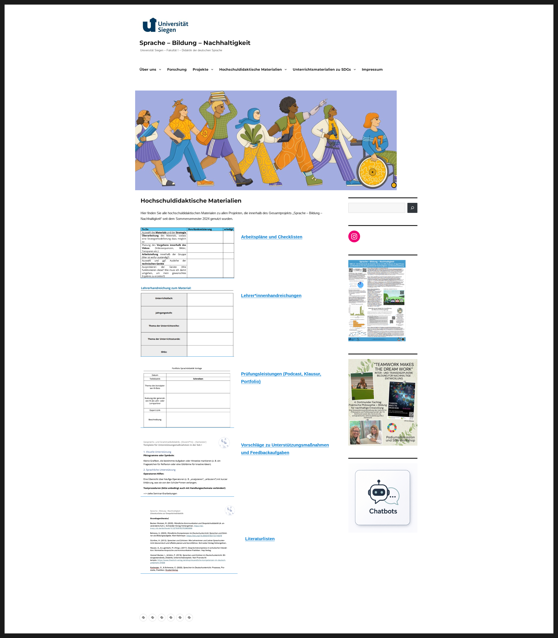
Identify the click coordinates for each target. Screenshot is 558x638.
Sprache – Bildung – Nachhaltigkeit (195, 42)
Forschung (177, 69)
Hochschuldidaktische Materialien (250, 69)
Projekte (200, 69)
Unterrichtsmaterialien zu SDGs (322, 69)
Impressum (372, 69)
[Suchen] (412, 208)
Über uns (148, 69)
